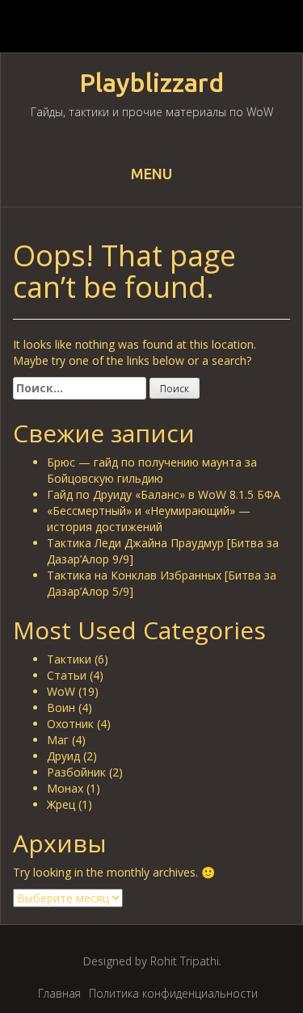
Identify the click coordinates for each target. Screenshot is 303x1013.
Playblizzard (151, 83)
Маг (58, 739)
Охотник (70, 723)
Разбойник (76, 772)
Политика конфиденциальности (173, 993)
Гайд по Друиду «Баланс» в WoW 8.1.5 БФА (163, 494)
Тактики (69, 659)
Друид (63, 756)
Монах (65, 788)
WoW (61, 691)
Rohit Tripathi (184, 961)
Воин (61, 707)
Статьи (66, 675)
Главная (59, 993)
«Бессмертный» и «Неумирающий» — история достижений (148, 518)
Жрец (61, 804)
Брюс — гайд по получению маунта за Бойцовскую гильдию (152, 470)
